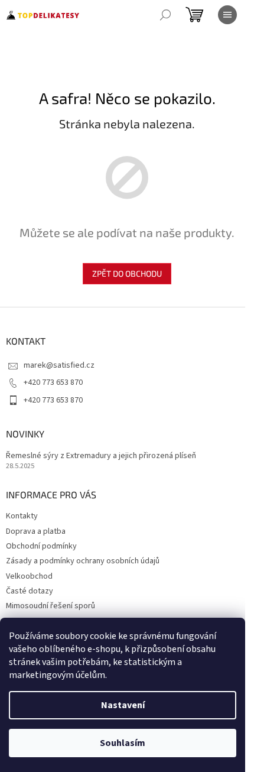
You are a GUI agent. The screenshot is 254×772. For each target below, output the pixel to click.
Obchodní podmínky (41, 546)
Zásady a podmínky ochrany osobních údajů (82, 561)
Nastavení (123, 705)
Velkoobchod (29, 576)
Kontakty (22, 516)
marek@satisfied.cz (59, 365)
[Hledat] (165, 15)
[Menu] (227, 15)
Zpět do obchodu (127, 273)
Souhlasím (122, 743)
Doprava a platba (36, 531)
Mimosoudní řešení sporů (50, 606)
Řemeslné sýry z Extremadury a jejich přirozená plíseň (101, 456)
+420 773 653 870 (53, 382)
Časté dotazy (29, 591)
